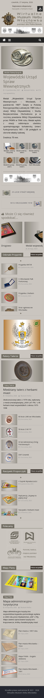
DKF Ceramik (23, 455)
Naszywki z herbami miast (22, 9)
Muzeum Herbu (29, 90)
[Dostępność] (40, 8)
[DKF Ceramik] (9, 453)
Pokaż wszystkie (36, 255)
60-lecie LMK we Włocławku (29, 416)
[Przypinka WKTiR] (9, 265)
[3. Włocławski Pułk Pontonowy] (9, 279)
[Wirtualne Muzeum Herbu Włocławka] (4, 40)
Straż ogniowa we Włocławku (25, 308)
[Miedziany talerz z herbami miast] (22, 361)
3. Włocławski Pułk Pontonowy (25, 280)
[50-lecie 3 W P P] (9, 428)
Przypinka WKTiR (25, 265)
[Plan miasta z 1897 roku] (9, 630)
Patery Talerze (9, 385)
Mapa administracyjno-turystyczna (18, 602)
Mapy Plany (8, 597)
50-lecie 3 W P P (24, 429)
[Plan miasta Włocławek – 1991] (9, 668)
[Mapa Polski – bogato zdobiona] (9, 655)
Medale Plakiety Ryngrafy (13, 72)
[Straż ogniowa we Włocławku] (9, 307)
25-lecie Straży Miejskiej (23, 192)
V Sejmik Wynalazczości (27, 481)
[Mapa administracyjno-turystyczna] (22, 573)
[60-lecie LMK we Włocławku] (9, 415)
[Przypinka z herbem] (9, 293)
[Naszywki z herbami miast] (9, 510)
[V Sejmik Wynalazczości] (9, 481)
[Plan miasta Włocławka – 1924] (9, 642)
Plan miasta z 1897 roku (28, 631)
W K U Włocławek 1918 (21, 203)
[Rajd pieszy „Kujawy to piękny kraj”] (9, 496)
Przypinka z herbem (26, 293)
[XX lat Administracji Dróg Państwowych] (9, 441)
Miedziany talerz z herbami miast (20, 391)
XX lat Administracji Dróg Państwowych (28, 443)
